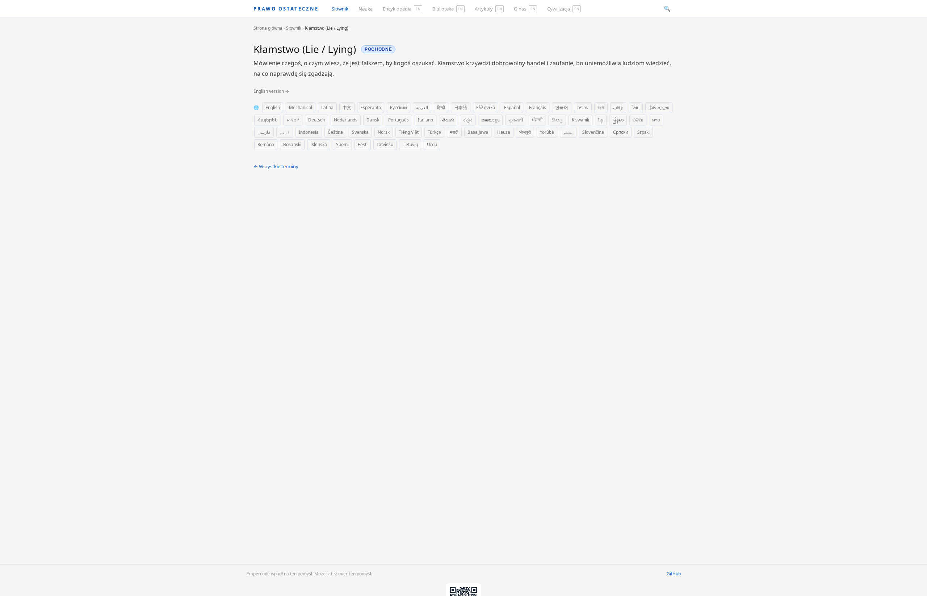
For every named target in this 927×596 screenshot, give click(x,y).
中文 (347, 107)
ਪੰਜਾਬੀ (537, 120)
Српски (620, 132)
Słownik (340, 8)
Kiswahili (580, 120)
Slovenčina (593, 132)
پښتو (568, 132)
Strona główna (267, 28)
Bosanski (292, 144)
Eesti (363, 144)
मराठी (454, 132)
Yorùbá (547, 132)
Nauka (365, 8)
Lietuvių (410, 144)
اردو (285, 132)
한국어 (561, 107)
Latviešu (385, 144)
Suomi (342, 144)
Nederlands (345, 120)
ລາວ (656, 120)
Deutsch (316, 120)
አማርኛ (293, 120)
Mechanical (300, 107)
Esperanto (370, 107)
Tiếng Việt (409, 132)
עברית (582, 107)
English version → (271, 91)
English (272, 107)
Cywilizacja (563, 8)
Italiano (425, 120)
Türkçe (434, 132)
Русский (398, 107)
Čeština (335, 132)
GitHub (674, 574)
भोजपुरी (525, 132)
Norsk (384, 132)
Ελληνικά (485, 107)
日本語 (460, 107)
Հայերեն (267, 120)
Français (537, 107)
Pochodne (378, 49)
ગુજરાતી (515, 120)
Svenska (360, 132)
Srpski (643, 132)
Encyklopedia (401, 8)
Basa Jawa (477, 132)
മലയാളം (490, 120)
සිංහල (557, 120)
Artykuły (488, 8)
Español (512, 107)
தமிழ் (618, 107)
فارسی (263, 132)
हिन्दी (441, 107)
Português (398, 120)
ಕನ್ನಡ (467, 120)
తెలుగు (448, 120)
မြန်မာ (618, 120)
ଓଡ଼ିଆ (638, 120)
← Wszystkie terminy (275, 166)
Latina (327, 107)
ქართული (659, 107)
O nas (524, 8)
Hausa (503, 132)
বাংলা (600, 107)
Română (265, 144)
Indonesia (309, 132)
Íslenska (318, 144)
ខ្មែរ (600, 120)
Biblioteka (447, 8)
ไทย (635, 107)
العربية (422, 107)
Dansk (372, 120)
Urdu (432, 144)
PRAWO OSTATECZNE (286, 8)
